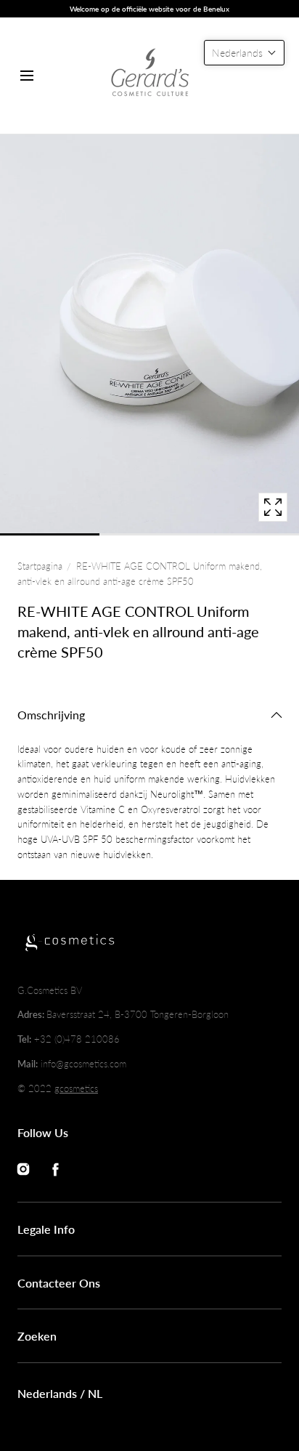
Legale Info (46, 1229)
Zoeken (37, 1336)
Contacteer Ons (58, 1283)
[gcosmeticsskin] (149, 75)
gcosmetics (76, 1088)
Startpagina (39, 566)
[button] (26, 76)
